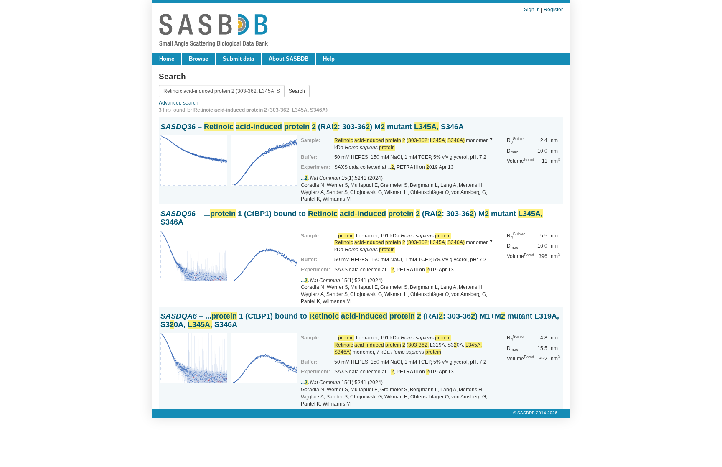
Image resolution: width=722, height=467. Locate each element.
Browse (198, 59)
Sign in (532, 10)
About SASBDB (288, 59)
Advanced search (178, 103)
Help (329, 59)
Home (166, 59)
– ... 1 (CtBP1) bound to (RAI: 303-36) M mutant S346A (351, 217)
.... (305, 178)
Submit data (238, 59)
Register (553, 10)
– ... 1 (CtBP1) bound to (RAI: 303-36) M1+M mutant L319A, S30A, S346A (359, 320)
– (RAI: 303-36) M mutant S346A (312, 126)
